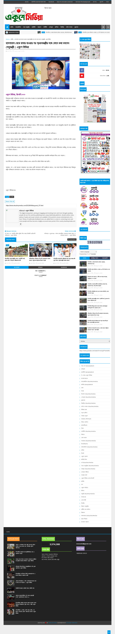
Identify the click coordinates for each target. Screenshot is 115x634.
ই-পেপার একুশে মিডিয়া (86, 375)
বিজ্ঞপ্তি (62, 27)
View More (73, 239)
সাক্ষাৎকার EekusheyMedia (89, 515)
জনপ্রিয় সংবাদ (94, 258)
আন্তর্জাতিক (18, 27)
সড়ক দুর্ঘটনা (84, 412)
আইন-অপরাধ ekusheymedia (89, 406)
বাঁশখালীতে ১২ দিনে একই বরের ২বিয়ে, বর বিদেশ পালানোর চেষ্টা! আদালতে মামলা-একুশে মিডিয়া (26, 611)
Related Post (10, 239)
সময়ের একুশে (84, 416)
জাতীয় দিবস (84, 459)
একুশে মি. (101, 2)
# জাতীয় (11, 197)
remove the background (83, 2)
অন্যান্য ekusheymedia (88, 441)
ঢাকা (82, 387)
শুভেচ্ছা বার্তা (84, 475)
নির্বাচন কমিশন (84, 422)
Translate (93, 254)
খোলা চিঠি (83, 500)
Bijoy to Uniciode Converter (65, 2)
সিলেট (82, 453)
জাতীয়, (23, 51)
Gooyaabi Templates (71, 623)
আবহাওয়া (83, 497)
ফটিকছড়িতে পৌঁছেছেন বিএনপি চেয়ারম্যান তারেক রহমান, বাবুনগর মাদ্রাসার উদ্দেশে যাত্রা (39, 259)
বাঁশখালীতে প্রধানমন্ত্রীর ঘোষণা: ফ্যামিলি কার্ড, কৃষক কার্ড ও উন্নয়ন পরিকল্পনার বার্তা (15, 259)
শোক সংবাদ (84, 437)
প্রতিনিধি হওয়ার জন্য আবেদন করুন (38, 2)
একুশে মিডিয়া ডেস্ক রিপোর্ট (87, 478)
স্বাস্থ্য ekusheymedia (88, 469)
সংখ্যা (107, 2)
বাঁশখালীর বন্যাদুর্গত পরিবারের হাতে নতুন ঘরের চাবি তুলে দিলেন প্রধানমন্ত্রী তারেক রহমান (64, 259)
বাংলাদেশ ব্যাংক (85, 522)
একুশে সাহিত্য (84, 487)
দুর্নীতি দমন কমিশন (85, 509)
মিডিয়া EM (84, 409)
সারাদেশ (39, 27)
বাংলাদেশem (84, 378)
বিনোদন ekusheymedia (88, 394)
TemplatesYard (52, 623)
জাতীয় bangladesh (87, 384)
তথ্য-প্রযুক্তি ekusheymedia (90, 465)
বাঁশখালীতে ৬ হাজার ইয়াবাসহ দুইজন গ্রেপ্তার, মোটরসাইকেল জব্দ (43, 32)
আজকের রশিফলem (86, 419)
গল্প (82, 484)
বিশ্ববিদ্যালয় (84, 444)
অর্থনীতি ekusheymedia (88, 431)
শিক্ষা (82, 428)
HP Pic (95, 2)
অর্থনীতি (45, 27)
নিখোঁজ (83, 503)
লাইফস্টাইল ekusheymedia (89, 447)
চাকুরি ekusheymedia (88, 494)
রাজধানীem (84, 425)
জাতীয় (12, 27)
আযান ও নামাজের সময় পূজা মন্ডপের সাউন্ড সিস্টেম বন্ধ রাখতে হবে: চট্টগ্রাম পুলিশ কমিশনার (25, 546)
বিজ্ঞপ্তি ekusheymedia (88, 403)
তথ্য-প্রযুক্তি (26, 27)
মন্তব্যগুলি (105, 258)
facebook (51, 2)
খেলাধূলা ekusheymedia (88, 397)
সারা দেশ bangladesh (87, 366)
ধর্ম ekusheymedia (87, 462)
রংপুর (82, 391)
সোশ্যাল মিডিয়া (85, 472)
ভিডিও (82, 490)
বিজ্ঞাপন (83, 512)
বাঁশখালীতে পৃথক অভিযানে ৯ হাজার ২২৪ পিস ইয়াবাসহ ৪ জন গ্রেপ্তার (81, 32)
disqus (40, 267)
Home (26, 2)
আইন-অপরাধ (69, 27)
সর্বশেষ (84, 258)
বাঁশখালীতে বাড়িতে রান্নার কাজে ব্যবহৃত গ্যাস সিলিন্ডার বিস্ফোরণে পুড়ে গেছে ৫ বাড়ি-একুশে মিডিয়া (26, 604)
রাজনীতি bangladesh (87, 372)
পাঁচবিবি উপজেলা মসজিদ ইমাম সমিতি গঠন (25, 588)
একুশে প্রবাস (84, 456)
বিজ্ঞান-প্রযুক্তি (85, 506)
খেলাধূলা (51, 27)
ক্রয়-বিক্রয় (84, 519)
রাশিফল (56, 27)
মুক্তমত (76, 27)
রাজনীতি (33, 27)
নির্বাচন (83, 434)
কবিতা (82, 450)
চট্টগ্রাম (27, 32)
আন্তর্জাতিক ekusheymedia (89, 381)
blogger (16, 267)
